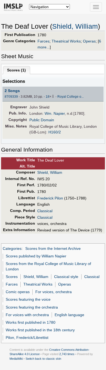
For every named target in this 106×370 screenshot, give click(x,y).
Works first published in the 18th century (40, 330)
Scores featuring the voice (28, 299)
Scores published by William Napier (36, 256)
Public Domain (41, 120)
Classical (44, 211)
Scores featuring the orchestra (32, 307)
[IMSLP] (14, 7)
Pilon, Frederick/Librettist (27, 337)
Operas (89, 41)
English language (69, 315)
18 (47, 97)
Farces (43, 41)
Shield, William (75, 26)
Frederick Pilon (50, 198)
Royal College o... (70, 97)
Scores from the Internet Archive (53, 248)
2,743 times (66, 354)
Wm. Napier (55, 113)
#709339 (11, 97)
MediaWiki (16, 358)
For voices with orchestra (27, 315)
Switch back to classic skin (43, 358)
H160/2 (54, 132)
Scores (12, 276)
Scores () (16, 70)
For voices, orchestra (53, 292)
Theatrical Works (66, 41)
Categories (12, 248)
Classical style (66, 276)
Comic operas (18, 292)
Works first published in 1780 (30, 322)
